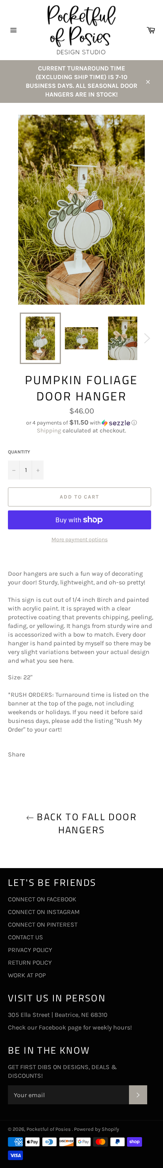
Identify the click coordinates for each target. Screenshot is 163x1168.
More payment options (79, 539)
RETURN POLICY (30, 962)
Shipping (49, 430)
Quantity (19, 452)
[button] (81, 423)
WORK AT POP (27, 975)
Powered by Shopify (96, 1129)
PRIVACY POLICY (30, 950)
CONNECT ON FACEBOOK (42, 899)
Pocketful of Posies (49, 1129)
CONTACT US (25, 937)
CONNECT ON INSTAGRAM (44, 912)
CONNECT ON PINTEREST (43, 924)
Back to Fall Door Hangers (85, 823)
